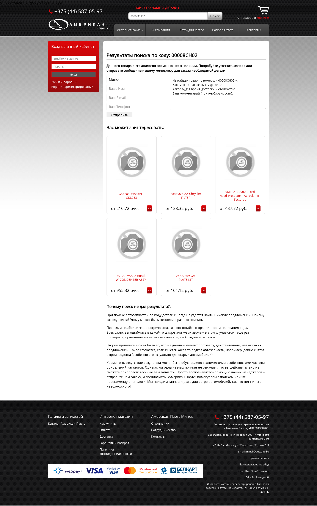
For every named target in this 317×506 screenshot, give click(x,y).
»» (149, 208)
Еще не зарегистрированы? (72, 87)
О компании (161, 30)
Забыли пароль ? (63, 82)
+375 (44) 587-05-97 (78, 11)
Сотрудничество (192, 30)
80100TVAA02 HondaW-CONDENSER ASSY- (131, 278)
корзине (263, 18)
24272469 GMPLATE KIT (186, 278)
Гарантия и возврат (114, 443)
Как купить (108, 423)
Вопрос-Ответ (222, 30)
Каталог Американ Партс (66, 423)
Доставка (106, 436)
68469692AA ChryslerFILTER (186, 196)
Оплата (105, 430)
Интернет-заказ (129, 30)
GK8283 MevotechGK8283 (131, 196)
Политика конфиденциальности (116, 451)
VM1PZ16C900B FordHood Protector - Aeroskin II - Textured (240, 196)
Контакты (253, 30)
